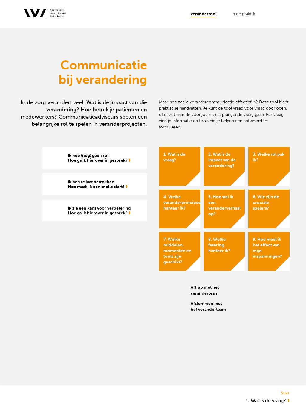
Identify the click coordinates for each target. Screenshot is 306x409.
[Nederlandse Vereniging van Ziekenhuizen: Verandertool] (47, 13)
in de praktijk (243, 13)
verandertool (204, 13)
